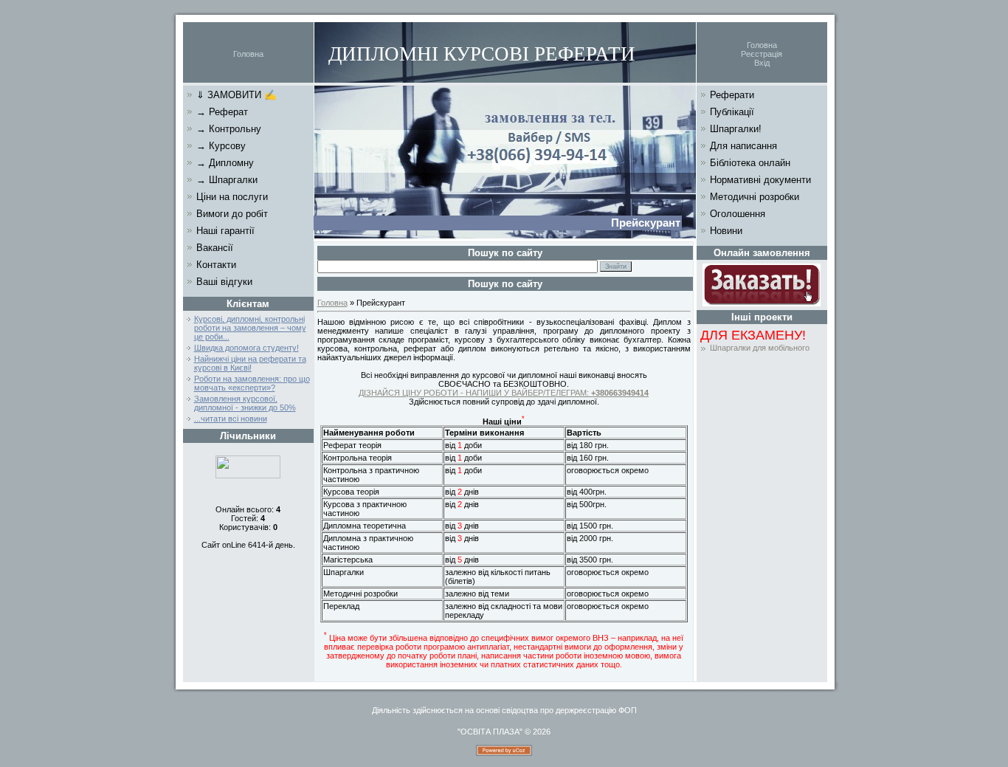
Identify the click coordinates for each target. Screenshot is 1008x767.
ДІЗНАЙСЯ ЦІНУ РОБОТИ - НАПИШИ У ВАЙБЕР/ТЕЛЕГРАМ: (504, 392)
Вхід (762, 62)
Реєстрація (761, 53)
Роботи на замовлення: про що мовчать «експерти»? (252, 383)
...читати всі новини (230, 418)
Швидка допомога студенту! (246, 347)
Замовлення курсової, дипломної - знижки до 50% (245, 403)
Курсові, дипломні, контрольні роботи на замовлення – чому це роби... (250, 327)
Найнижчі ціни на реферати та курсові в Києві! (250, 363)
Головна (248, 53)
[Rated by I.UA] (247, 475)
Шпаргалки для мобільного (759, 347)
